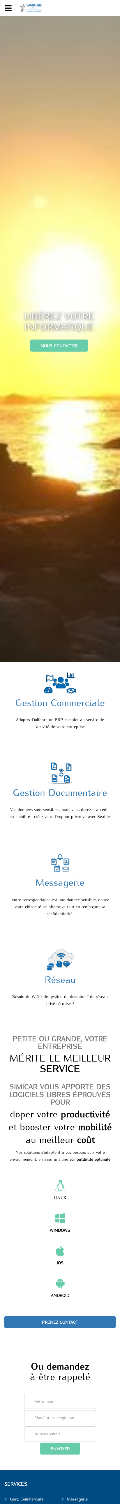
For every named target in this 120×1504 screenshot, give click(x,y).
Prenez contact (60, 1322)
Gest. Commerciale (26, 1499)
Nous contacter (59, 345)
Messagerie (60, 881)
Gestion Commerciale (60, 702)
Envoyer (60, 1448)
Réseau (60, 979)
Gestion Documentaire (60, 792)
